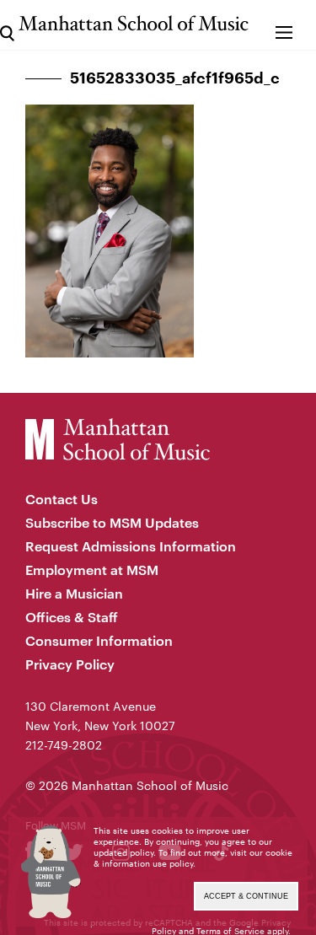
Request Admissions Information (130, 546)
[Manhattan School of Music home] (133, 23)
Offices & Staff (71, 617)
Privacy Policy (70, 664)
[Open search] (7, 25)
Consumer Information (99, 640)
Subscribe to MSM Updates (112, 522)
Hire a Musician (74, 593)
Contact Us (61, 499)
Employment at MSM (91, 570)
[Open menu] (284, 25)
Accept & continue (246, 896)
